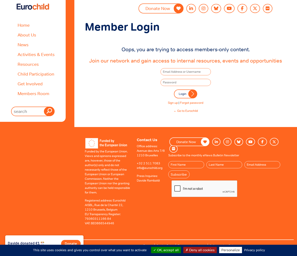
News (23, 44)
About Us (27, 35)
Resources (28, 64)
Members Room (33, 93)
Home (24, 25)
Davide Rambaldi (148, 180)
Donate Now (157, 8)
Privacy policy (254, 250)
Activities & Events (36, 54)
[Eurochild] (33, 6)
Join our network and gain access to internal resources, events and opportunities (185, 61)
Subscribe (179, 174)
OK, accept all (167, 250)
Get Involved (30, 83)
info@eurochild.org (149, 168)
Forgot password (191, 103)
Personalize (230, 250)
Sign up (173, 103)
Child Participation (36, 74)
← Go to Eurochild (186, 111)
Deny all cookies (201, 250)
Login (182, 94)
